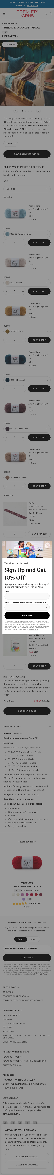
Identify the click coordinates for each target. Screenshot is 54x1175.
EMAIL (7, 591)
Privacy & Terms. (33, 629)
